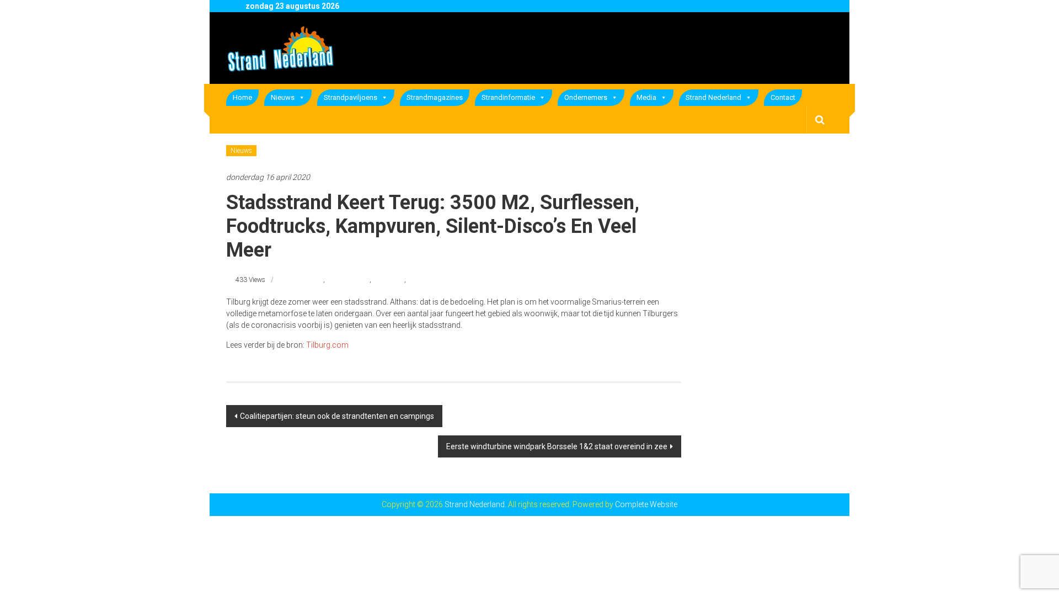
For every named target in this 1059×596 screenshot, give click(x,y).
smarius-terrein (348, 280)
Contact (783, 97)
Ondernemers (585, 97)
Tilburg (418, 280)
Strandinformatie (508, 97)
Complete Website (646, 504)
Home (242, 97)
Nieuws (283, 97)
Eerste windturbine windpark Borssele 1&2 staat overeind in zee (556, 446)
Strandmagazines (435, 97)
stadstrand (388, 280)
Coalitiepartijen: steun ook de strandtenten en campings (337, 416)
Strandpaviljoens (350, 97)
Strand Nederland (713, 97)
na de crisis (307, 280)
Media (646, 97)
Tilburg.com (327, 344)
